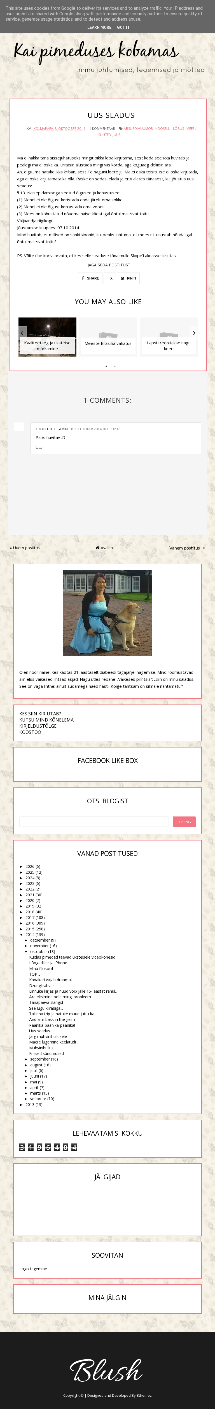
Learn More (99, 27)
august (36, 1065)
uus (117, 134)
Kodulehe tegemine (52, 429)
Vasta (39, 448)
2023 (29, 883)
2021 (29, 894)
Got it (123, 27)
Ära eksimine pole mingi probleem (60, 996)
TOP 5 (35, 974)
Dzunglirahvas (42, 985)
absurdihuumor (138, 128)
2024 (29, 877)
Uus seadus (39, 1030)
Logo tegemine (33, 1268)
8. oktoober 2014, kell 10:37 (95, 429)
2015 (29, 929)
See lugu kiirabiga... (46, 1008)
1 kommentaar (102, 128)
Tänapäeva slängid (46, 1002)
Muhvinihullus (41, 1047)
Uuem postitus (26, 547)
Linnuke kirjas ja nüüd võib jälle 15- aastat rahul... (73, 991)
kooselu (162, 128)
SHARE (92, 278)
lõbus (178, 128)
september (40, 1059)
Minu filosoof (41, 968)
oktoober (38, 951)
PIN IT (131, 278)
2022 (29, 889)
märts (35, 1093)
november (39, 945)
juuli (34, 1070)
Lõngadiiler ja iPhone (48, 962)
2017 (29, 917)
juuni (34, 1076)
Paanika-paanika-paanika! (52, 1025)
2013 (29, 1104)
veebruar (38, 1098)
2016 (29, 923)
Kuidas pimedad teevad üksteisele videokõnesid (72, 957)
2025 (29, 872)
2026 (29, 866)
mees (190, 128)
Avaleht (107, 547)
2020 (29, 900)
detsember (40, 940)
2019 (29, 906)
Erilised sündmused (46, 1053)
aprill (34, 1087)
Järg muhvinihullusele (48, 1036)
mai (33, 1082)
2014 (29, 934)
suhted (104, 134)
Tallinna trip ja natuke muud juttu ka (61, 1013)
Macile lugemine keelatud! (52, 1042)
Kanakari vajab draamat (50, 979)
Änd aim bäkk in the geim (52, 1019)
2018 (29, 911)
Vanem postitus (185, 548)
